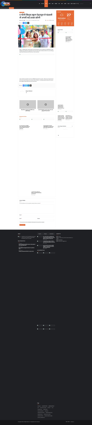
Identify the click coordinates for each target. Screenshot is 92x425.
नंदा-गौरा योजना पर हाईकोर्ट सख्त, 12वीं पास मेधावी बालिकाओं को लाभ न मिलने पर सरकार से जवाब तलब (24, 127)
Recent (40, 233)
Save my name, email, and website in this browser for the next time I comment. (32, 222)
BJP (38, 407)
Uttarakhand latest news (49, 412)
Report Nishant (22, 20)
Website (38, 218)
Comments (51, 233)
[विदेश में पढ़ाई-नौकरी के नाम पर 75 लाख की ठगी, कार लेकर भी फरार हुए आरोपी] (46, 365)
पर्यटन (59, 3)
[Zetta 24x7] (5, 3)
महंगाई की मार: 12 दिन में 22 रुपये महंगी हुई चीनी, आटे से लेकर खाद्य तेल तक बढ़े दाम (69, 117)
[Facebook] (24, 23)
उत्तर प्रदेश (42, 3)
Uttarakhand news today (47, 414)
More (68, 3)
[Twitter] (26, 23)
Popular (45, 233)
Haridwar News (45, 409)
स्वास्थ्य (62, 3)
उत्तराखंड (46, 3)
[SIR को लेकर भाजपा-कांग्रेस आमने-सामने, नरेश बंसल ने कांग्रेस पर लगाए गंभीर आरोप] (52, 326)
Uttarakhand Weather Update (48, 415)
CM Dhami (49, 407)
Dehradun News (40, 409)
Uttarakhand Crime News (41, 412)
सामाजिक (65, 3)
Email (20, 218)
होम (39, 3)
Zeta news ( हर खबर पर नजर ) (41, 417)
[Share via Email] (28, 23)
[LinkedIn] (28, 85)
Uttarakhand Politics (40, 415)
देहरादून (23, 12)
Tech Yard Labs (37, 421)
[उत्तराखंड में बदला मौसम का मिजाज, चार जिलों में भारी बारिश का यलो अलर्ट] (36, 155)
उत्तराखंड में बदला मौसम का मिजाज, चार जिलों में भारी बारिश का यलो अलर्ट (36, 192)
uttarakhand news (40, 414)
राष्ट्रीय (52, 3)
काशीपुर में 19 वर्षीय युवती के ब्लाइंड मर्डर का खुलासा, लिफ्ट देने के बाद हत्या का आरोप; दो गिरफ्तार (61, 117)
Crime (52, 407)
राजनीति (49, 3)
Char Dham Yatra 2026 (43, 407)
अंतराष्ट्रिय (56, 3)
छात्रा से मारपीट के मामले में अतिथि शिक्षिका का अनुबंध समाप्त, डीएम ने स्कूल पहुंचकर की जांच (48, 126)
